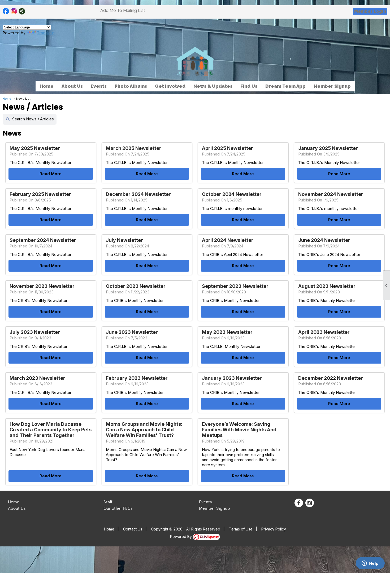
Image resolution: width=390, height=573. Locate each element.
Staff (107, 501)
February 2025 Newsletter (40, 194)
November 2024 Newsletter (330, 194)
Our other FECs (117, 508)
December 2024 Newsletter (138, 194)
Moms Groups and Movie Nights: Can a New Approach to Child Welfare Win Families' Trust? (144, 429)
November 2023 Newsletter (42, 286)
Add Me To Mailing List (122, 10)
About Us (16, 508)
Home (47, 86)
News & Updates (212, 86)
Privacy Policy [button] (273, 529)
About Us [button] (72, 86)
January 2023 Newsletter (232, 378)
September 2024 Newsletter (43, 240)
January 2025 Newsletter (328, 148)
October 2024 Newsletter (232, 194)
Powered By (181, 536)
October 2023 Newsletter (136, 286)
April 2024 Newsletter (227, 240)
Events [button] (99, 86)
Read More (51, 173)
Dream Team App (285, 86)
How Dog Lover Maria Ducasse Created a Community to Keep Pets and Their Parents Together (51, 429)
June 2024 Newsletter (324, 240)
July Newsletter (124, 240)
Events (205, 501)
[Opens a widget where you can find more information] (370, 563)
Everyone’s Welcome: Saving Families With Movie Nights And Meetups (239, 429)
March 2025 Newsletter (133, 148)
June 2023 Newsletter (132, 332)
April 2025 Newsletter (227, 148)
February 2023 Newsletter (137, 378)
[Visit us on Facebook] (6, 11)
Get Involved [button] (170, 86)
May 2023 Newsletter (227, 332)
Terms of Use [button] (241, 529)
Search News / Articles (29, 119)
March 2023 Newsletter (37, 378)
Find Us (248, 86)
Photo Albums (131, 86)
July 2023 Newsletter (35, 332)
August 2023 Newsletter (327, 286)
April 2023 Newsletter (324, 332)
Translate (45, 32)
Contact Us (132, 529)
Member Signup (332, 86)
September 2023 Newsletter (235, 286)
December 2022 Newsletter (330, 378)
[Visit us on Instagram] (14, 11)
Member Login (370, 11)
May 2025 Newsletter (35, 148)
